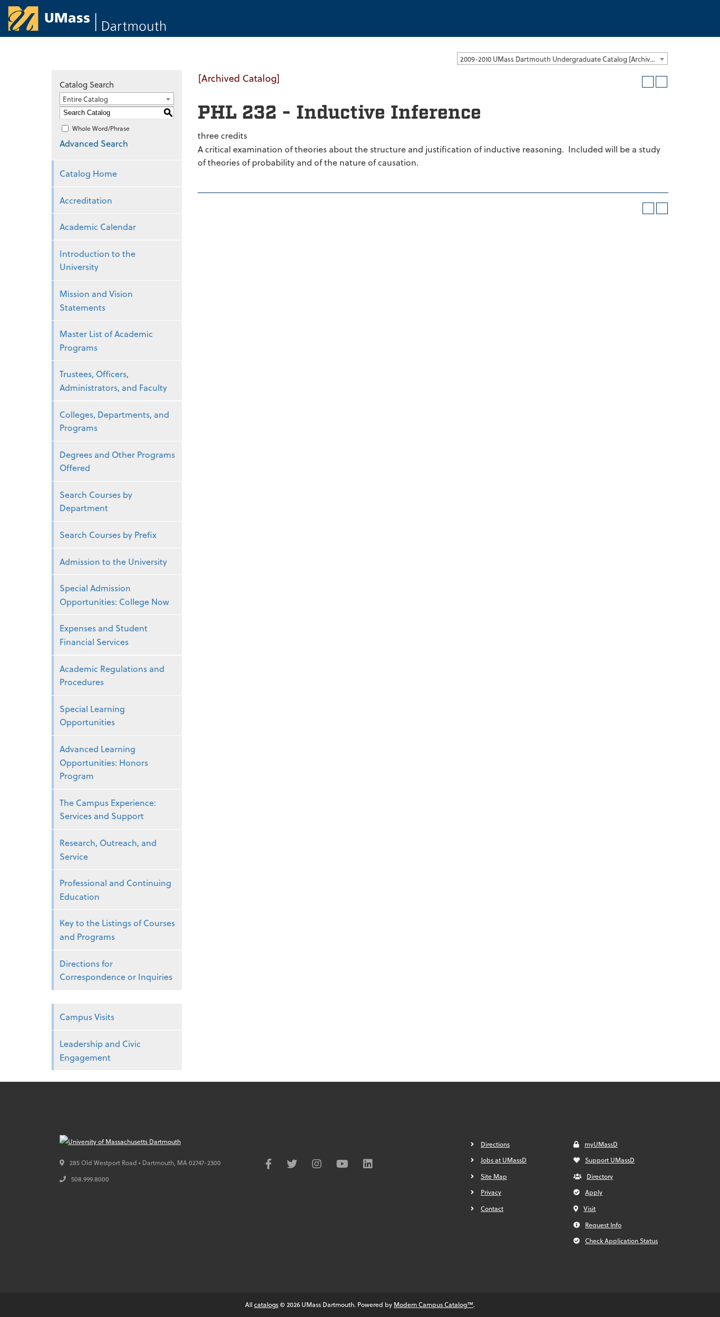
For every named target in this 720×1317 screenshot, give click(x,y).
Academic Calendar (98, 226)
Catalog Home (88, 173)
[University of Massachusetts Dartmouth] (139, 1142)
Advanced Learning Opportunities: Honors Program (104, 762)
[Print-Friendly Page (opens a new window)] (648, 82)
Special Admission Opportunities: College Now (114, 595)
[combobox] (562, 58)
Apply (593, 1192)
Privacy (491, 1192)
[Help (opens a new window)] (661, 82)
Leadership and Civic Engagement (100, 1050)
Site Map (494, 1176)
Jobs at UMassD (504, 1160)
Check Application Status (621, 1240)
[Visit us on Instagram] (317, 1165)
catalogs (266, 1304)
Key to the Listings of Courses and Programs (117, 930)
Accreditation (86, 200)
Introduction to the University (97, 260)
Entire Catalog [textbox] (85, 99)
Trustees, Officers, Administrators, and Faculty (113, 380)
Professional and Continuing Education (115, 889)
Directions (495, 1144)
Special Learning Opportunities (92, 715)
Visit (589, 1208)
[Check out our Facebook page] (268, 1165)
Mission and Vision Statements (96, 300)
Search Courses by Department (96, 501)
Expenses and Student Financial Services (104, 635)
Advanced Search (94, 143)
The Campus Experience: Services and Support (108, 809)
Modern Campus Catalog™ (433, 1304)
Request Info (603, 1224)
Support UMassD (610, 1160)
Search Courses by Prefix (108, 534)
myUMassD (601, 1144)
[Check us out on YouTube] (342, 1165)
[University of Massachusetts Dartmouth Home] (87, 18)
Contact (492, 1208)
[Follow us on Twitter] (292, 1165)
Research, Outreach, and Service (108, 849)
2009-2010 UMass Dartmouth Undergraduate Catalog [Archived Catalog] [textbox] (563, 59)
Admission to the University (113, 561)
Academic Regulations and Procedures (112, 675)
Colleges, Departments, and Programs (114, 421)
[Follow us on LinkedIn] (368, 1165)
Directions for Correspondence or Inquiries (116, 970)
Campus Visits (87, 1017)
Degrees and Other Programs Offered (117, 461)
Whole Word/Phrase (101, 128)
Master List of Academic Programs (106, 340)
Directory (600, 1176)
